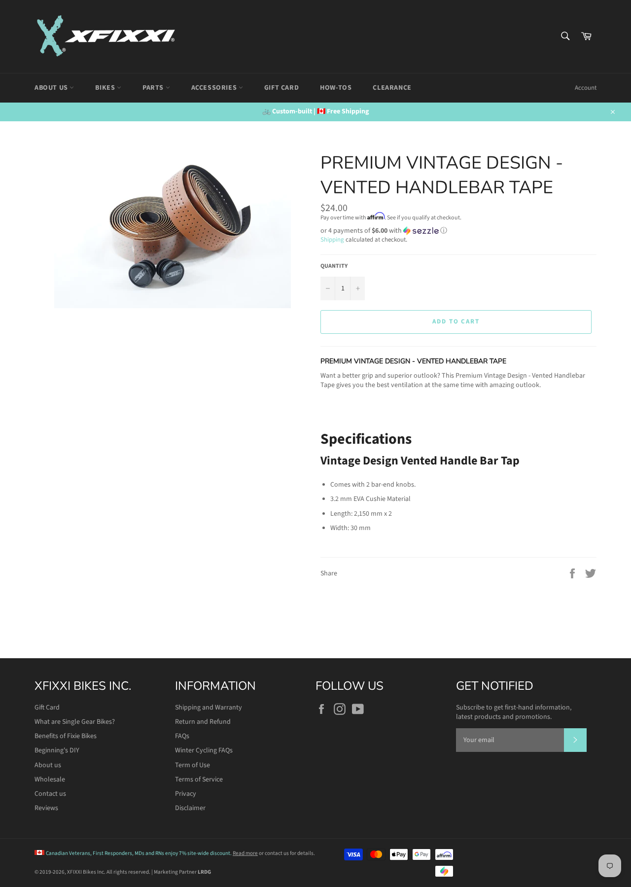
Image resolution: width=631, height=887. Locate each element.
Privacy (185, 794)
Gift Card (281, 88)
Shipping (332, 239)
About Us (52, 88)
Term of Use (192, 765)
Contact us (50, 794)
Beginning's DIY (57, 750)
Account (585, 87)
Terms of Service (199, 779)
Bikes (106, 88)
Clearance (392, 88)
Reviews (46, 808)
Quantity (334, 266)
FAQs (182, 736)
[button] (458, 231)
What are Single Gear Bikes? (75, 722)
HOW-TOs (335, 88)
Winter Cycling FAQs (204, 750)
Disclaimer (190, 808)
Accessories (215, 88)
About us (48, 765)
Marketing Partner (182, 872)
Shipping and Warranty (208, 707)
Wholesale (50, 779)
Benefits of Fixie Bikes (66, 736)
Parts (154, 88)
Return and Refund (203, 722)
